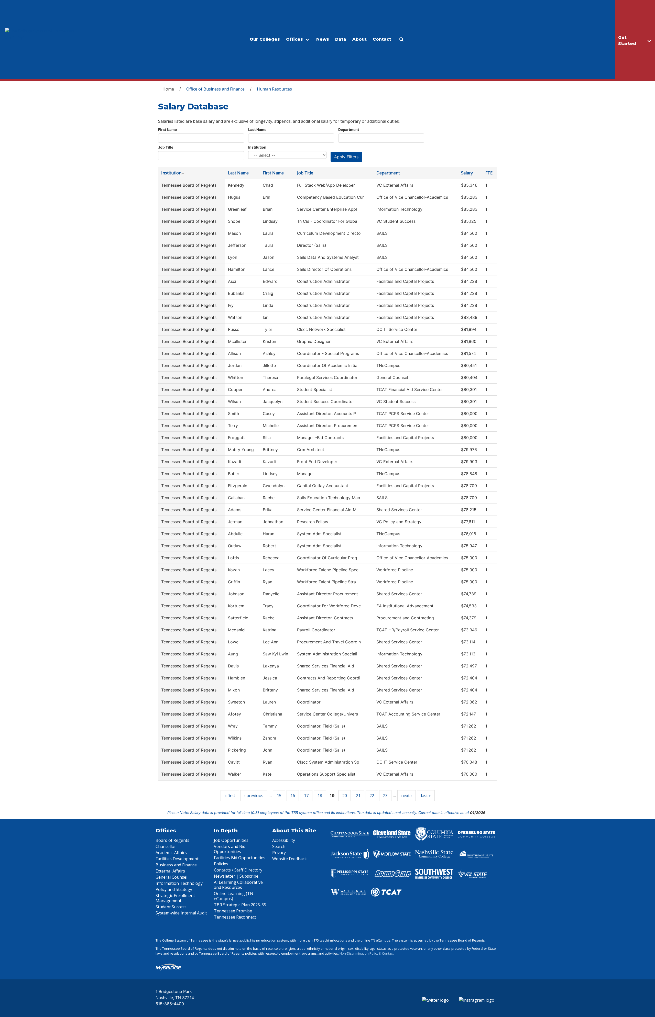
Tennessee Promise (233, 911)
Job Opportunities (231, 840)
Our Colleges (265, 39)
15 (279, 795)
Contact (382, 39)
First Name (167, 129)
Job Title (165, 147)
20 (344, 795)
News (322, 39)
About (359, 39)
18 (320, 795)
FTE (489, 173)
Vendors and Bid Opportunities (229, 849)
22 (371, 795)
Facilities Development (177, 859)
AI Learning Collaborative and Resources (238, 884)
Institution (257, 147)
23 (385, 795)
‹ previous (253, 795)
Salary (467, 173)
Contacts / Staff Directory (238, 870)
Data (340, 39)
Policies (221, 864)
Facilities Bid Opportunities (239, 857)
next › (406, 795)
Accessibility (283, 840)
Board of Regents (172, 840)
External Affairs (170, 871)
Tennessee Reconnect (235, 917)
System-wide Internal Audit (181, 913)
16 (292, 795)
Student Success (171, 907)
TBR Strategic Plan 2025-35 (240, 905)
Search (278, 846)
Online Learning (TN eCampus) (233, 896)
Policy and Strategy (174, 889)
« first (229, 795)
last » (426, 795)
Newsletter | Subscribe (236, 876)
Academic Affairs (171, 852)
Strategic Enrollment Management (175, 898)
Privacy (279, 852)
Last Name (257, 129)
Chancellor (166, 846)
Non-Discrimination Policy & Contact (367, 953)
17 (306, 795)
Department (348, 129)
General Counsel (171, 877)
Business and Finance (176, 865)
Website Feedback (289, 859)
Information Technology (179, 883)
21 (358, 795)
